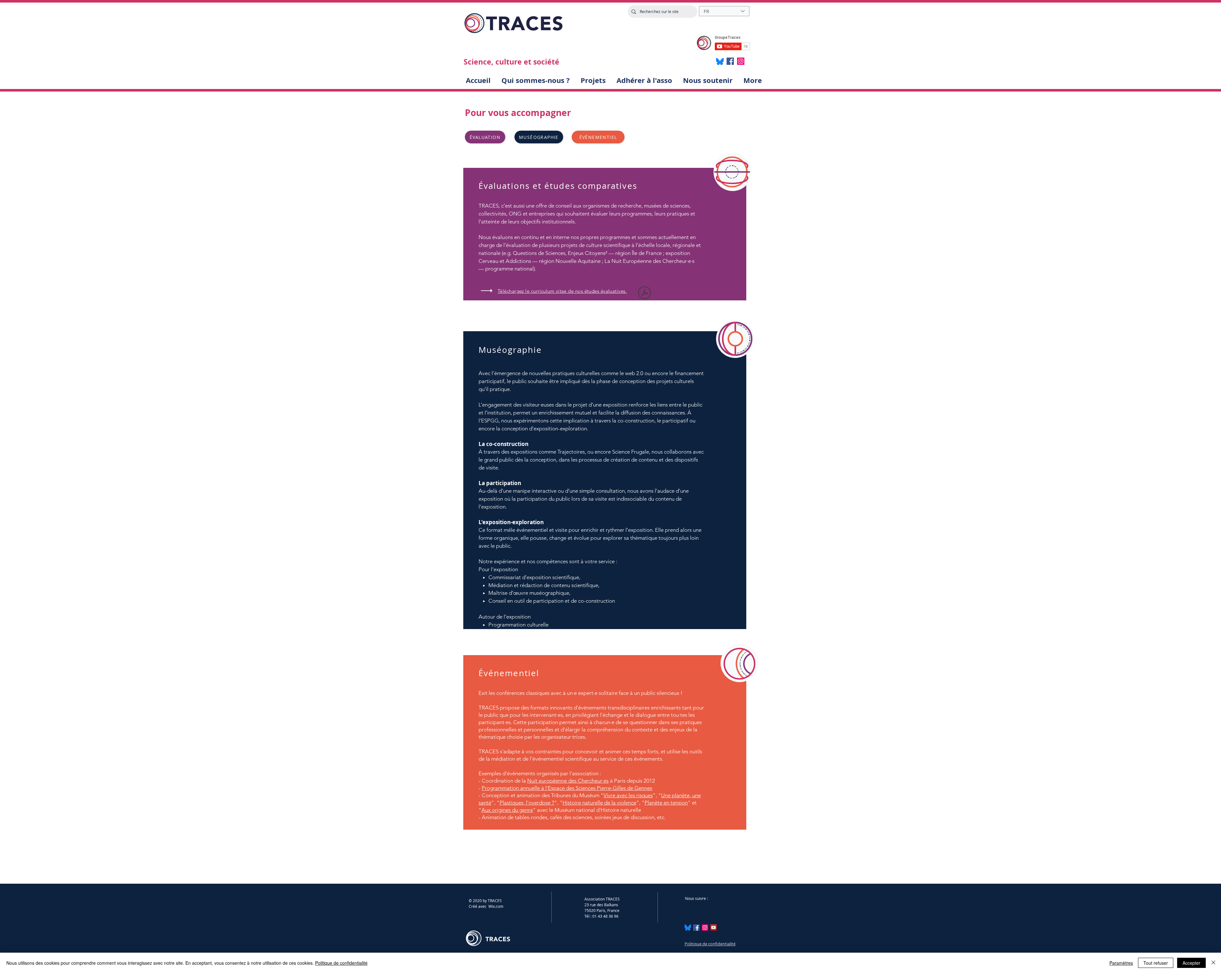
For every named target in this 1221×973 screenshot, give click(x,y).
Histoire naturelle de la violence (599, 802)
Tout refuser (1155, 963)
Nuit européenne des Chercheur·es (568, 781)
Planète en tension (666, 802)
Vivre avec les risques (628, 795)
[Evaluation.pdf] (644, 293)
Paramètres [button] (1121, 963)
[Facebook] (730, 61)
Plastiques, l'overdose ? (527, 802)
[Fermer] (1213, 963)
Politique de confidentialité (710, 944)
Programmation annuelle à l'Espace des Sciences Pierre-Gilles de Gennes (567, 788)
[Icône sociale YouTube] (713, 927)
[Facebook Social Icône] (696, 927)
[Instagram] (740, 61)
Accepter (1191, 963)
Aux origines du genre (507, 810)
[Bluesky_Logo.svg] (688, 927)
